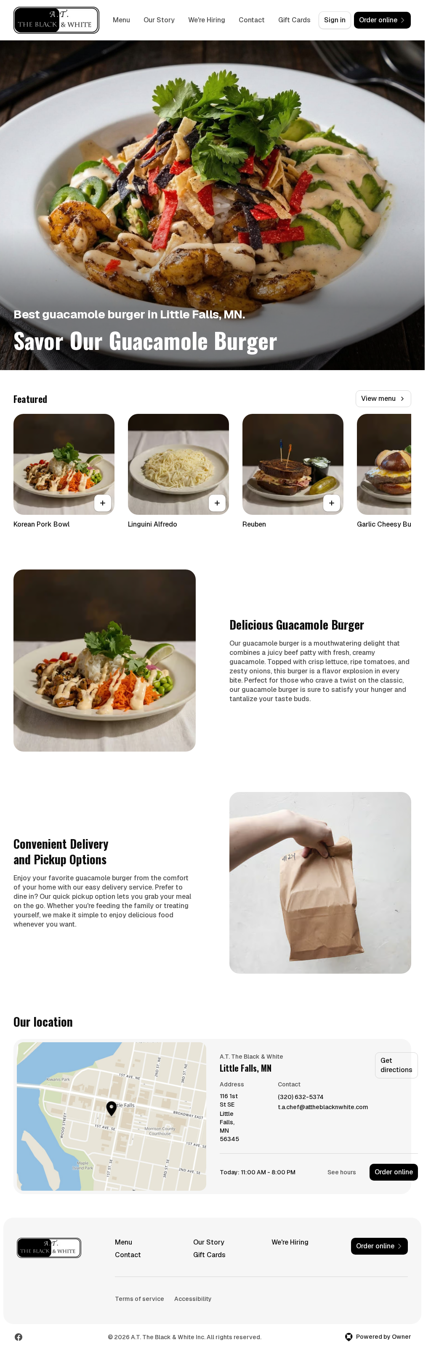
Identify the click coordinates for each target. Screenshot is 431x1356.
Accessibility (193, 1299)
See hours (341, 1172)
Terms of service (139, 1299)
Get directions (396, 1065)
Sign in (335, 20)
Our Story (159, 20)
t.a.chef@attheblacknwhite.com (323, 1107)
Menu (121, 20)
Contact (252, 20)
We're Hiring (206, 20)
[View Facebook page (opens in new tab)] (18, 1337)
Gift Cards (294, 20)
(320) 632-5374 (301, 1097)
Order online (394, 1172)
